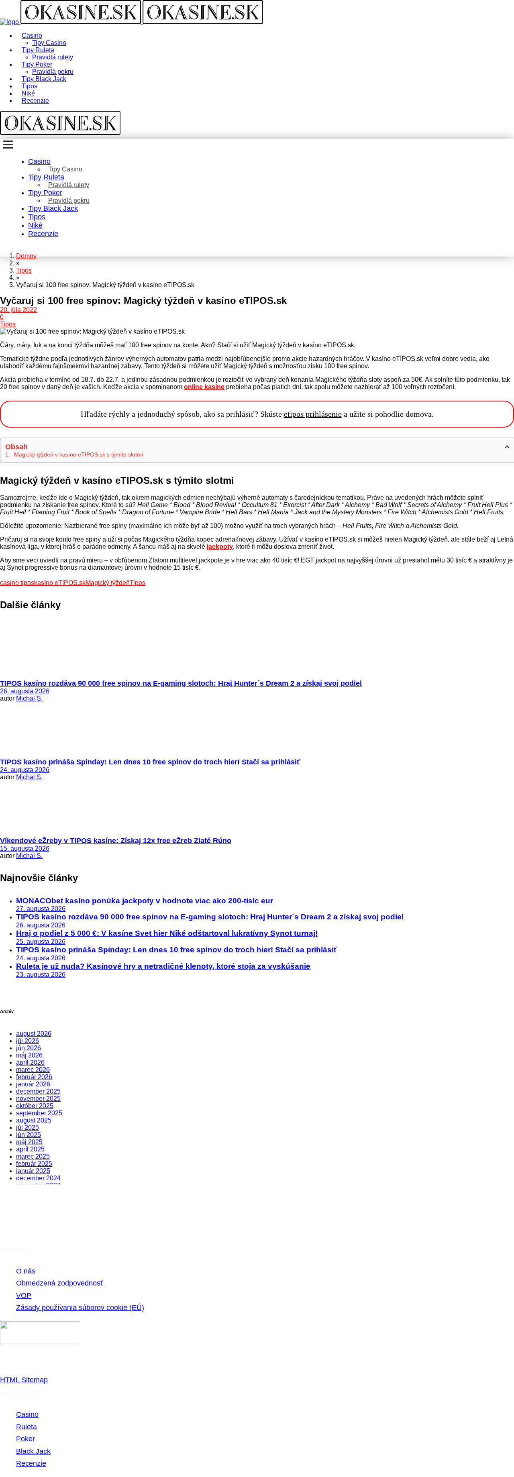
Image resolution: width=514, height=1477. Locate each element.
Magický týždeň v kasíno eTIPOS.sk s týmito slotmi (78, 454)
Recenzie (31, 1463)
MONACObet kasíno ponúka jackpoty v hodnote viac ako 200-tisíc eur (144, 900)
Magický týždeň (108, 582)
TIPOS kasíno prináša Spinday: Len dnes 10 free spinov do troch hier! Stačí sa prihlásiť (150, 762)
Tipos (8, 324)
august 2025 (33, 1120)
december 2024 (38, 1178)
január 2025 (33, 1170)
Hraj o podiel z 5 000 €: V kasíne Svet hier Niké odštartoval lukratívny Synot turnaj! (167, 933)
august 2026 (33, 1033)
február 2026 (34, 1077)
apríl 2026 (30, 1062)
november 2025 (38, 1098)
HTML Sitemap (24, 1380)
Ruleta (26, 1427)
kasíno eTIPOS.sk (60, 582)
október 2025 (34, 1105)
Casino (27, 1414)
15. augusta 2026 (24, 848)
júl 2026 (27, 1040)
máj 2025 (29, 1142)
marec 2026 (33, 1069)
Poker (25, 1439)
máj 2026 (29, 1055)
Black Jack (33, 1451)
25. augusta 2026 (40, 941)
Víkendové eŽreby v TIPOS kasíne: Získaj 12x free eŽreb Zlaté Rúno (115, 841)
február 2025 (34, 1163)
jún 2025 (28, 1134)
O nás (25, 1271)
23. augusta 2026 (40, 974)
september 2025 (39, 1113)
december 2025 (38, 1091)
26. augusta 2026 (24, 691)
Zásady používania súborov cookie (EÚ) (80, 1308)
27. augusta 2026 (40, 908)
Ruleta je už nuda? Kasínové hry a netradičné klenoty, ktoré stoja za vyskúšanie (163, 966)
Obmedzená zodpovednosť (59, 1283)
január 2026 (33, 1084)
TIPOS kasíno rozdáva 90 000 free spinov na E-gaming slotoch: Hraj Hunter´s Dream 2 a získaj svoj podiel (181, 683)
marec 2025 (33, 1156)
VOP (23, 1296)
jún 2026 (28, 1048)
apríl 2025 (30, 1149)
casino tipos (17, 582)
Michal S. (29, 698)
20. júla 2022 (18, 309)
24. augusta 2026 (24, 769)
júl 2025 (27, 1127)
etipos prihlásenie (313, 413)
